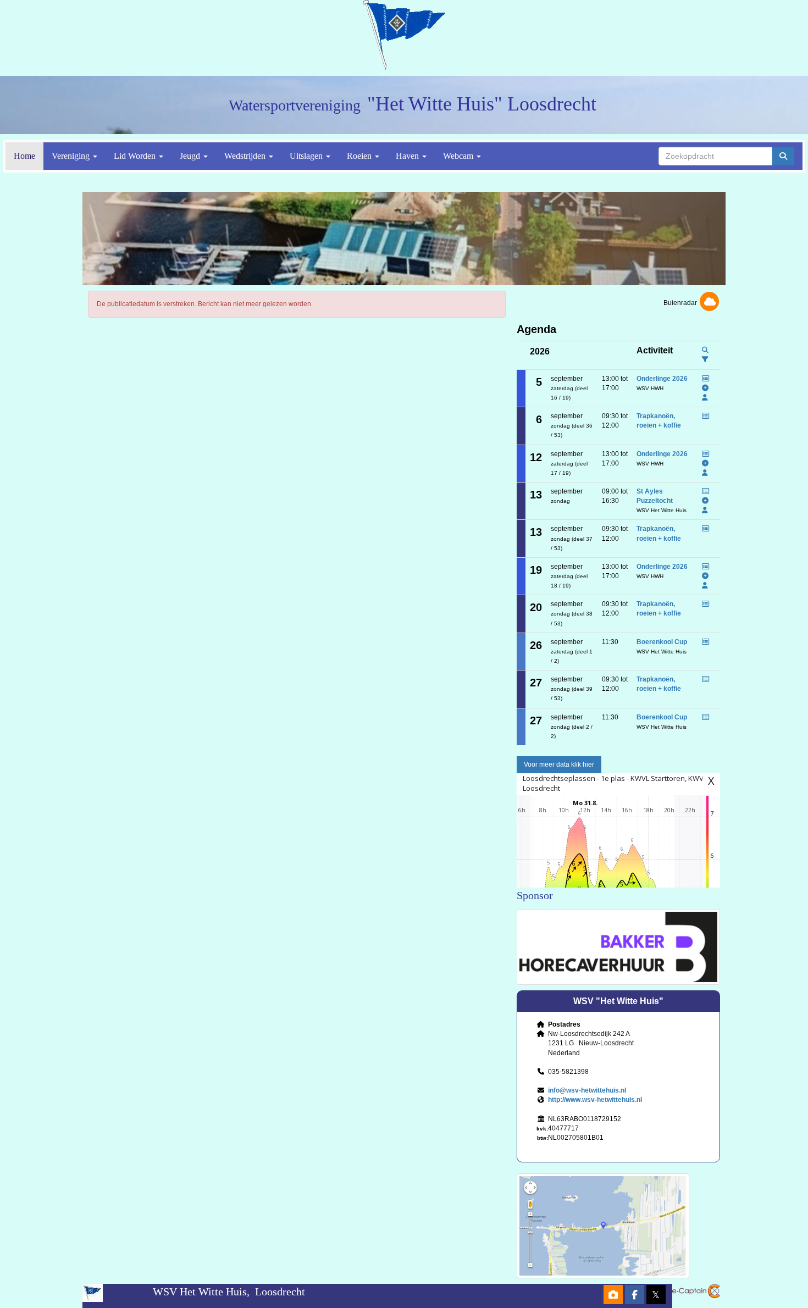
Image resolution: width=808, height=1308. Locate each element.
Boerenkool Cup (662, 642)
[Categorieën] (705, 359)
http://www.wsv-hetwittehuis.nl (595, 1100)
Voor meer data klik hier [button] (559, 764)
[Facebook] (634, 1296)
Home (24, 155)
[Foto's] (613, 1296)
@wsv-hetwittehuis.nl (587, 1090)
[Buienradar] (709, 303)
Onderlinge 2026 (662, 379)
